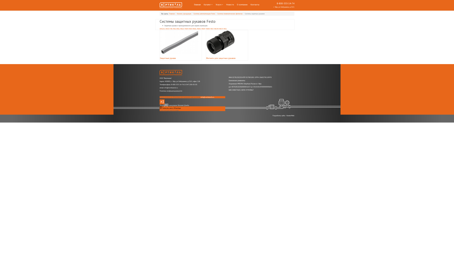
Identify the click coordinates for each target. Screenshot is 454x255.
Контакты (255, 4)
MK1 (225, 29)
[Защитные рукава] (179, 42)
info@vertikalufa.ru (207, 97)
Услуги (218, 4)
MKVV (221, 29)
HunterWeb (290, 116)
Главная (197, 4)
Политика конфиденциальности (171, 91)
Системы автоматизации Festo (204, 14)
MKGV (182, 29)
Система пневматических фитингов (229, 14)
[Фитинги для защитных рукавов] (220, 42)
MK (171, 29)
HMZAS (162, 29)
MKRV (208, 29)
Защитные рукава (168, 58)
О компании (242, 4)
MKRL (194, 29)
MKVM (216, 29)
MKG (178, 29)
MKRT (203, 29)
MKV (212, 29)
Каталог (207, 4)
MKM (186, 29)
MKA (174, 29)
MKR (190, 29)
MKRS (199, 29)
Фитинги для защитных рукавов (220, 58)
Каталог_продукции (184, 14)
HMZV (167, 29)
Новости (230, 4)
